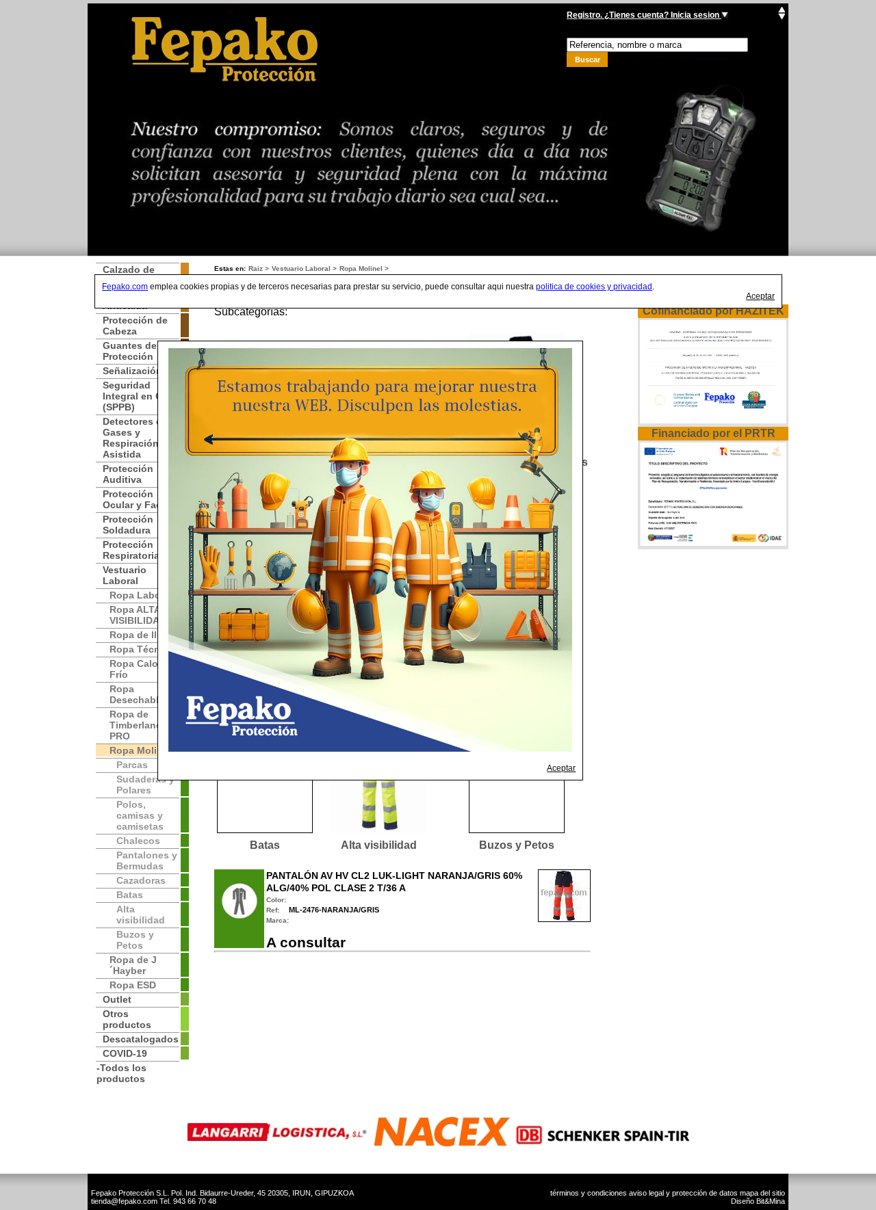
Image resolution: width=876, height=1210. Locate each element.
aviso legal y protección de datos (683, 1193)
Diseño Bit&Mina (758, 1201)
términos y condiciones (588, 1193)
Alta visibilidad (379, 845)
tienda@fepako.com (124, 1201)
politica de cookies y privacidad (594, 286)
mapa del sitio (762, 1193)
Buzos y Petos (516, 845)
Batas (265, 845)
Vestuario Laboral (301, 268)
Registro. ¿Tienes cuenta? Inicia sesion (644, 15)
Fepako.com (125, 286)
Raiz (255, 268)
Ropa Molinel (361, 268)
